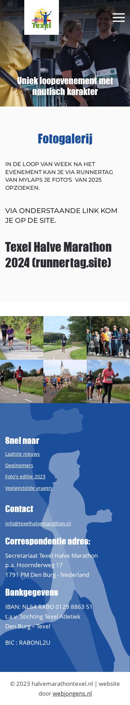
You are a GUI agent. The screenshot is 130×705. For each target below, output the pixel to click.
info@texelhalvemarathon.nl (38, 523)
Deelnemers (19, 465)
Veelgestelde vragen (28, 488)
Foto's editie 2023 (25, 476)
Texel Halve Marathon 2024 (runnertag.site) (58, 254)
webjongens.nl (72, 693)
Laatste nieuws (22, 454)
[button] (119, 17)
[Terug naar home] (41, 17)
